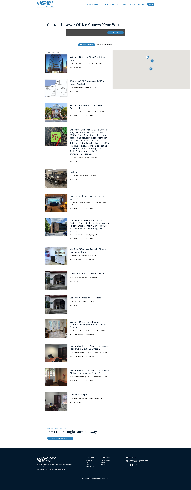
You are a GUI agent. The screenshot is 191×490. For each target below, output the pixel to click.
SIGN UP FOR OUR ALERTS (60, 438)
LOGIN (151, 4)
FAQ (87, 462)
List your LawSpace (111, 4)
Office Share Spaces (104, 45)
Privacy (103, 462)
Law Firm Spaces (86, 45)
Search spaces (93, 4)
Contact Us (90, 466)
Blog (87, 464)
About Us (141, 4)
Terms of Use (105, 460)
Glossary (104, 464)
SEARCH (115, 33)
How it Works (128, 4)
